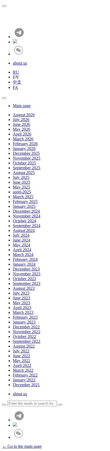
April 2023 (22, 307)
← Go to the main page (22, 446)
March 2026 (23, 139)
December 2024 (26, 211)
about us (20, 63)
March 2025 (23, 196)
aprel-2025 (22, 192)
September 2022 (26, 341)
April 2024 (22, 249)
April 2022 (22, 365)
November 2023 (26, 274)
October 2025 (24, 163)
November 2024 (26, 216)
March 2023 (23, 312)
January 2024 (24, 264)
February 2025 (25, 201)
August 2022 (24, 346)
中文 (17, 82)
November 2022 (26, 331)
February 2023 (25, 317)
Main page (22, 105)
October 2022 (24, 336)
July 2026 (21, 119)
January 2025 (24, 206)
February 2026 (25, 143)
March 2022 (23, 370)
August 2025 (24, 172)
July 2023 (21, 293)
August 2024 (24, 230)
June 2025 (21, 182)
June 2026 (21, 124)
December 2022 (26, 327)
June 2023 (21, 298)
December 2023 (26, 269)
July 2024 (21, 235)
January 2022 (24, 380)
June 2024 (21, 240)
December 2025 (26, 153)
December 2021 (26, 384)
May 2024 (21, 245)
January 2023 (24, 322)
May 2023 (21, 302)
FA (15, 87)
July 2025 (21, 177)
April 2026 (22, 134)
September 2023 (26, 283)
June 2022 (21, 356)
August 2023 (24, 288)
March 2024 (23, 254)
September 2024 (26, 225)
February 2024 (25, 259)
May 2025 (21, 187)
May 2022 (21, 360)
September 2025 (26, 168)
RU (16, 72)
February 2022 (25, 375)
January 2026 (24, 148)
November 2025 (26, 158)
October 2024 (24, 221)
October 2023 (24, 278)
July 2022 (21, 351)
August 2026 (24, 114)
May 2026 (21, 129)
